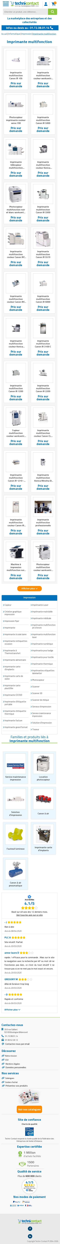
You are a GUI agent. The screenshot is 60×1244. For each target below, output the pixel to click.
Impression (26, 33)
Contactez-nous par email (17, 1043)
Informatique (14, 33)
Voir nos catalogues (29, 1109)
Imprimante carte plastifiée (12, 687)
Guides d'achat (11, 1082)
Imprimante (10, 627)
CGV (7, 1059)
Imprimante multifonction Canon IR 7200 (16, 388)
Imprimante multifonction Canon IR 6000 (43, 299)
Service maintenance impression (15, 778)
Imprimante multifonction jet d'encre (44, 626)
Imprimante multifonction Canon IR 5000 (43, 120)
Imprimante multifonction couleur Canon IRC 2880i (16, 256)
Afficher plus (28, 588)
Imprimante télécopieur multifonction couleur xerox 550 (16, 166)
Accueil (4, 33)
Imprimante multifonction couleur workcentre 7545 (42, 77)
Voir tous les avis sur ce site (29, 915)
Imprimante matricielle (42, 611)
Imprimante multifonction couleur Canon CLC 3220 (43, 435)
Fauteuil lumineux (15, 848)
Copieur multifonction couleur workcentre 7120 (15, 435)
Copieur (8, 605)
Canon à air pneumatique (15, 884)
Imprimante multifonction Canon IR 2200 (43, 388)
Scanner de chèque (40, 700)
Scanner (35, 686)
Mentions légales (12, 1063)
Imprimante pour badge (42, 650)
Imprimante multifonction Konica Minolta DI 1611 (43, 479)
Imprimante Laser (40, 605)
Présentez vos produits (16, 1085)
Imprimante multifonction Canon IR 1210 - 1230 (16, 479)
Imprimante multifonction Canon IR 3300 (43, 209)
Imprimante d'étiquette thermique (15, 712)
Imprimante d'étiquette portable (15, 703)
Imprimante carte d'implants (43, 849)
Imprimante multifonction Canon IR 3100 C (43, 343)
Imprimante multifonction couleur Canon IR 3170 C (16, 524)
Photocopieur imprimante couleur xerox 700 (16, 120)
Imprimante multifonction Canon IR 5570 (43, 254)
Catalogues (9, 1078)
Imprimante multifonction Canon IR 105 (16, 75)
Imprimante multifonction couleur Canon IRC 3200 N (16, 300)
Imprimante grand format (16, 727)
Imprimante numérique (42, 643)
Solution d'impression (15, 813)
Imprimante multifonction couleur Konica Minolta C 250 (16, 345)
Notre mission (11, 1055)
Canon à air (43, 813)
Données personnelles (15, 1067)
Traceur (35, 729)
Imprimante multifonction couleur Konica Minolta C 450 (43, 166)
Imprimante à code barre (16, 634)
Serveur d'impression (41, 706)
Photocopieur (38, 680)
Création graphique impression (13, 613)
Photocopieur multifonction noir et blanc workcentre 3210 (16, 211)
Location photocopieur (43, 778)
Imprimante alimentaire (15, 660)
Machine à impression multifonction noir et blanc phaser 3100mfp (16, 570)
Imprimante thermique (42, 663)
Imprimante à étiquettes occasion (16, 642)
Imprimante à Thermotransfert (13, 652)
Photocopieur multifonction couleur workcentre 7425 (42, 569)
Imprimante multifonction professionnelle (43, 522)
